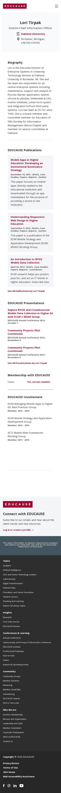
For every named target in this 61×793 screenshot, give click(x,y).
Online (6, 660)
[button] (56, 6)
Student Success (10, 597)
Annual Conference (12, 638)
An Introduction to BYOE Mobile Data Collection (26, 261)
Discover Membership (13, 715)
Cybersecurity (9, 579)
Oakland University (33, 34)
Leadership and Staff (12, 723)
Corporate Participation (13, 732)
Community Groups (11, 676)
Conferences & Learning (16, 633)
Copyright (8, 757)
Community (9, 672)
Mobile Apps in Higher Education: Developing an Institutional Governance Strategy (27, 165)
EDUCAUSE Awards (11, 698)
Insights (7, 613)
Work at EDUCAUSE (11, 737)
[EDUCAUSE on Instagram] (9, 785)
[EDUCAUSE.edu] (15, 6)
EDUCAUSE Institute (11, 647)
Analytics (7, 566)
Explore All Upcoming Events (16, 664)
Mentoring (7, 685)
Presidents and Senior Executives (18, 592)
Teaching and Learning (13, 601)
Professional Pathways (13, 651)
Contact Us (8, 741)
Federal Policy (9, 588)
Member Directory (11, 681)
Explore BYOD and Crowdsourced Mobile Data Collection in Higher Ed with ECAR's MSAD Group (30, 313)
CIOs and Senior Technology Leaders (20, 574)
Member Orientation (12, 728)
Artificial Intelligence (12, 570)
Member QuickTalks (12, 689)
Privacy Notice (11, 764)
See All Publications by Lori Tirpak (26, 291)
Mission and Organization (14, 719)
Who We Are (9, 710)
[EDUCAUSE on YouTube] (22, 785)
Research (7, 617)
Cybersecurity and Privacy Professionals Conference (27, 642)
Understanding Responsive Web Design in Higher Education (27, 220)
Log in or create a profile (17, 530)
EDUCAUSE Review (11, 626)
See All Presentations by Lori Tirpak (27, 363)
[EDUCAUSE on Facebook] (4, 785)
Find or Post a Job (11, 703)
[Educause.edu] (18, 504)
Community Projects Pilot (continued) (24, 332)
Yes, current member (38, 382)
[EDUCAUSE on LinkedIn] (15, 785)
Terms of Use (10, 768)
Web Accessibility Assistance (18, 777)
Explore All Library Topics (14, 606)
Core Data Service (11, 622)
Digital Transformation (13, 583)
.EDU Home (9, 772)
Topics (6, 561)
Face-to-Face (9, 656)
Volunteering (9, 694)
